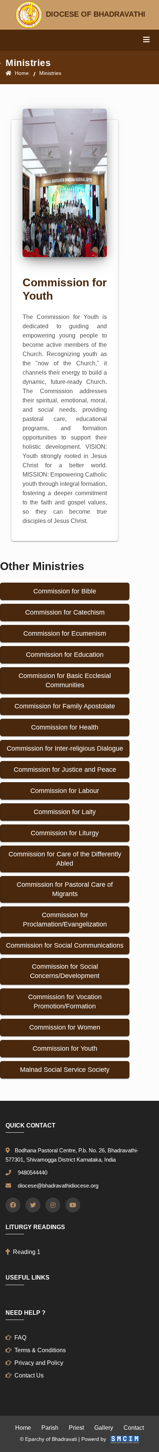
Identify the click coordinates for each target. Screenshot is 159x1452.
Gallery (103, 1428)
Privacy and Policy (38, 1363)
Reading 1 (26, 1252)
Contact (134, 1428)
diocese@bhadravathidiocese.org (56, 1185)
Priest (76, 1428)
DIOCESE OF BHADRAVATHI (94, 14)
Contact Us (29, 1375)
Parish (49, 1428)
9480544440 (31, 1172)
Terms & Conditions (40, 1350)
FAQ (20, 1337)
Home (21, 73)
